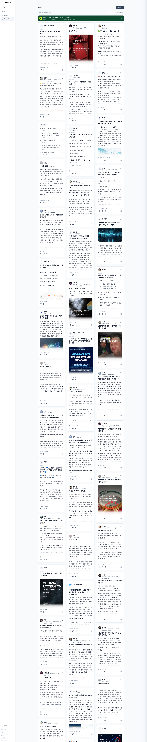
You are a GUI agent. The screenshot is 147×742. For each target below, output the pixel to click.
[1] (41, 354)
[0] (41, 70)
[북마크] (62, 70)
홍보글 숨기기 (111, 12)
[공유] (46, 70)
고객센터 (2, 731)
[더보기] (62, 25)
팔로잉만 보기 (120, 12)
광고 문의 (3, 735)
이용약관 (2, 732)
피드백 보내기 (3, 729)
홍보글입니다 (42, 29)
